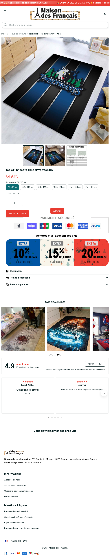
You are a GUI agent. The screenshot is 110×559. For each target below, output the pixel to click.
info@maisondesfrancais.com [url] (26, 462)
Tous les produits (18, 34)
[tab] (49, 354)
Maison (4, 34)
